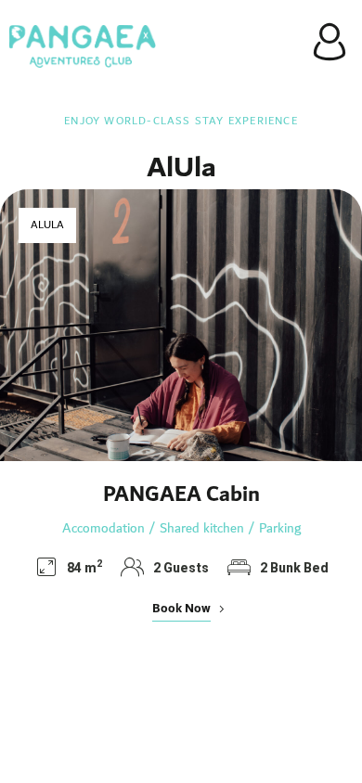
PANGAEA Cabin (181, 494)
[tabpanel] (181, 412)
